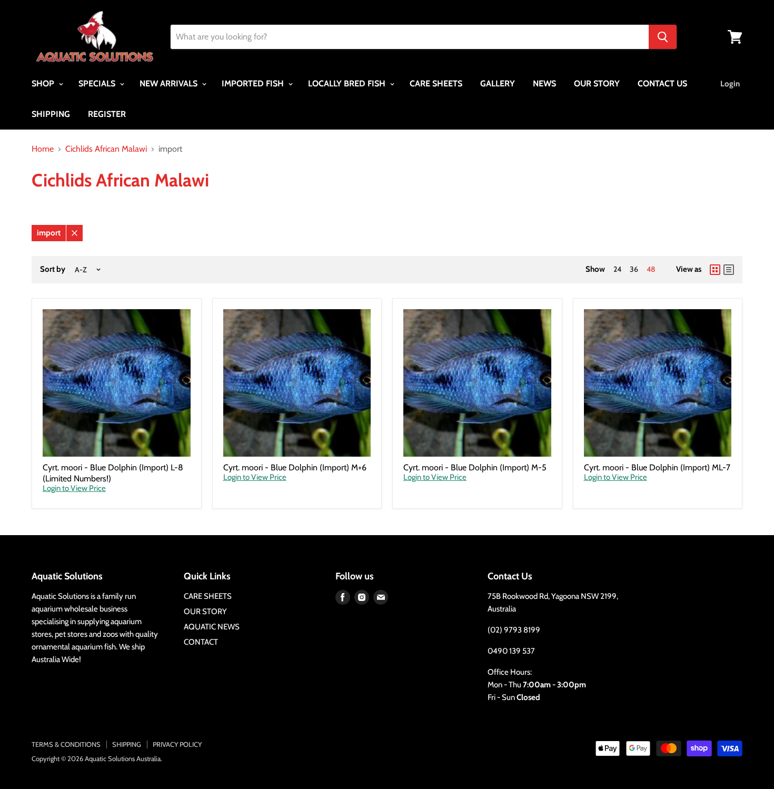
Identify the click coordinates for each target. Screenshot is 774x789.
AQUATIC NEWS (212, 627)
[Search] (663, 37)
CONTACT (201, 642)
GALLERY (497, 83)
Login (730, 83)
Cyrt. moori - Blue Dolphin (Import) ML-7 (657, 467)
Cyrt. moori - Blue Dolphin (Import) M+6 (294, 467)
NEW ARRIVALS (170, 83)
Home (43, 149)
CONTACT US (662, 83)
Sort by (52, 269)
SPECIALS (97, 83)
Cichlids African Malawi (106, 149)
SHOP (44, 83)
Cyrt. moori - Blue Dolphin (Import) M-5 (475, 467)
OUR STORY (597, 83)
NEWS (544, 83)
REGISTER (107, 114)
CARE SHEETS (436, 83)
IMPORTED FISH (254, 83)
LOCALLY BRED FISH (348, 83)
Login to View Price (74, 488)
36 (634, 269)
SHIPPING (51, 114)
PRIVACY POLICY (177, 744)
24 (617, 269)
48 (651, 269)
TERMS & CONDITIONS (66, 744)
